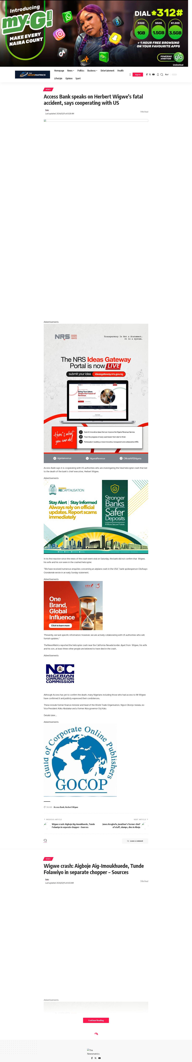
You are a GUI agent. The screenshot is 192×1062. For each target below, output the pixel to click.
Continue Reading (96, 1020)
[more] (130, 74)
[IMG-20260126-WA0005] (60, 673)
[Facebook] (147, 74)
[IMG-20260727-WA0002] (96, 393)
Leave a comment (136, 841)
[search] (162, 74)
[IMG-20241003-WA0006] (73, 605)
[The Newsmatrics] (32, 74)
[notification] (158, 74)
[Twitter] (150, 74)
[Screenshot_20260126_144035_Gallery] (94, 33)
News (48, 89)
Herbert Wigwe (71, 807)
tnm (47, 110)
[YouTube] (153, 74)
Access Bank (59, 807)
